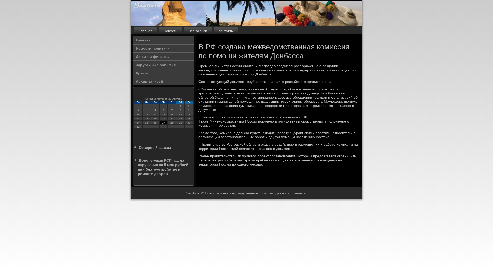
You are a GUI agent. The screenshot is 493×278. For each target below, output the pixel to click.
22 (180, 118)
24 (138, 122)
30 (189, 122)
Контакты (226, 31)
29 (180, 122)
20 (163, 118)
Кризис (142, 73)
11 (146, 114)
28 (172, 122)
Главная (146, 31)
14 (172, 114)
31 (138, 126)
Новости (170, 31)
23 (189, 118)
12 (155, 114)
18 (146, 118)
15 (180, 114)
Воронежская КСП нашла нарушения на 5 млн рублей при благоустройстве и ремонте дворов (163, 167)
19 (155, 118)
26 (155, 122)
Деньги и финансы (153, 57)
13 (163, 114)
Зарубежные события (156, 65)
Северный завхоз (155, 147)
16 (189, 114)
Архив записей (149, 81)
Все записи (197, 31)
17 (138, 118)
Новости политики (153, 48)
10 (138, 114)
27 (163, 122)
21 (172, 118)
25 (146, 122)
